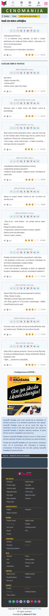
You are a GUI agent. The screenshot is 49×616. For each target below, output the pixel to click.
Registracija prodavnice (13, 548)
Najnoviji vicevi (11, 573)
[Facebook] (24, 601)
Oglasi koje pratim (30, 495)
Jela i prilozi (10, 527)
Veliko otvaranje (29, 559)
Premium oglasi (11, 485)
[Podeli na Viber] (17, 31)
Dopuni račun (10, 501)
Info (8, 559)
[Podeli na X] (21, 31)
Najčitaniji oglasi (29, 488)
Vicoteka (6, 16)
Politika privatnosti (30, 591)
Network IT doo (35, 609)
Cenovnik (28, 498)
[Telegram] (10, 601)
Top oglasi (28, 485)
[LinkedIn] (35, 601)
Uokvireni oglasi (11, 488)
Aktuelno (9, 541)
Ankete (27, 566)
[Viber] (17, 601)
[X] (20, 601)
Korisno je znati (29, 562)
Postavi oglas (29, 491)
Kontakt (9, 588)
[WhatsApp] (13, 601)
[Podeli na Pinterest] (31, 31)
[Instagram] (39, 601)
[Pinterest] (31, 601)
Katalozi (9, 509)
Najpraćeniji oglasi (12, 491)
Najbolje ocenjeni (30, 573)
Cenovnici (9, 545)
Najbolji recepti (29, 520)
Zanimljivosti (10, 566)
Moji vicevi (10, 580)
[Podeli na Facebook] (24, 31)
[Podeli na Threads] (28, 31)
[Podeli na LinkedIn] (34, 31)
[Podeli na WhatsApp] (14, 31)
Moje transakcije (11, 498)
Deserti (9, 530)
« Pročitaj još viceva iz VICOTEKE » (24, 372)
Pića (26, 530)
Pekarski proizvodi (30, 527)
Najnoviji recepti (11, 520)
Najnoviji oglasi (29, 481)
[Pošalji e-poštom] (38, 31)
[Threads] (28, 601)
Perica (14, 16)
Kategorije (10, 481)
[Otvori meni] (46, 3)
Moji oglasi (10, 495)
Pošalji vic (28, 577)
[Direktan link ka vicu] (5, 55)
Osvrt (8, 562)
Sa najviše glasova (12, 577)
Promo (27, 556)
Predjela (27, 524)
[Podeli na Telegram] (11, 31)
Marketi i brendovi (12, 512)
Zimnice (9, 534)
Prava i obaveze (11, 595)
